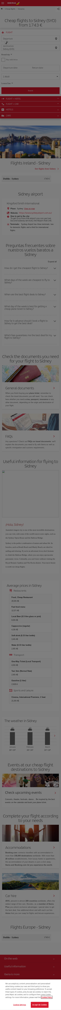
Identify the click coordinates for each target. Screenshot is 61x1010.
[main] (30, 994)
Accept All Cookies (39, 1005)
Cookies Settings (19, 1005)
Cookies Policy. (46, 997)
